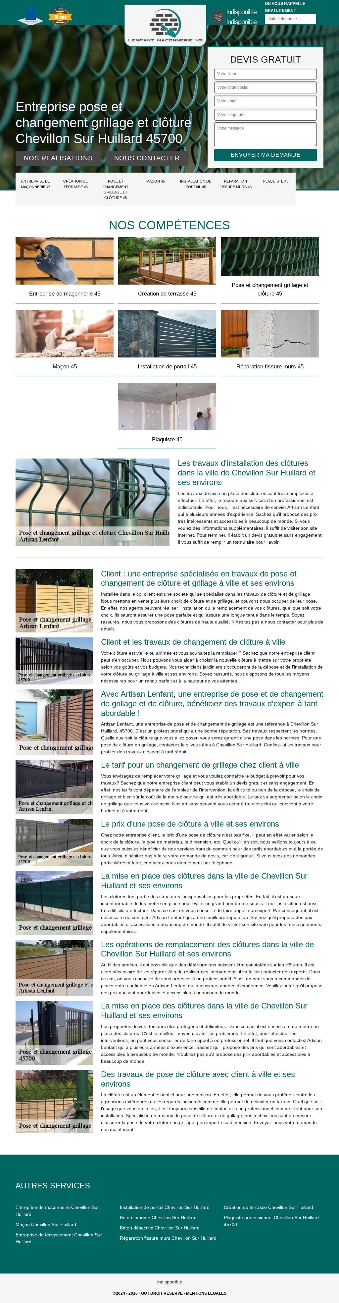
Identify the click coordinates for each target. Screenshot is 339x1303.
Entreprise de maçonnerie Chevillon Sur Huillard (57, 1211)
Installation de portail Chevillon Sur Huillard (165, 1207)
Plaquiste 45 (275, 181)
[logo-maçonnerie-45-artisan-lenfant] (165, 25)
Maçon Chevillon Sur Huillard (46, 1224)
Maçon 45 (155, 181)
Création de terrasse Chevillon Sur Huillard (268, 1207)
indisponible (241, 12)
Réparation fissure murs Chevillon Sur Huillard (168, 1238)
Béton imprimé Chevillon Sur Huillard (158, 1217)
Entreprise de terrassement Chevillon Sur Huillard (59, 1238)
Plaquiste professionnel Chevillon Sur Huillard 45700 (271, 1221)
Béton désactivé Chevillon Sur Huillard (160, 1227)
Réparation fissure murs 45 (235, 184)
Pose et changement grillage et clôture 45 (115, 189)
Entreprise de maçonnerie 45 (35, 184)
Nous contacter (147, 158)
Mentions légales (206, 1293)
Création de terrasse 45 (75, 184)
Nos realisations (58, 158)
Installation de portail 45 (195, 184)
